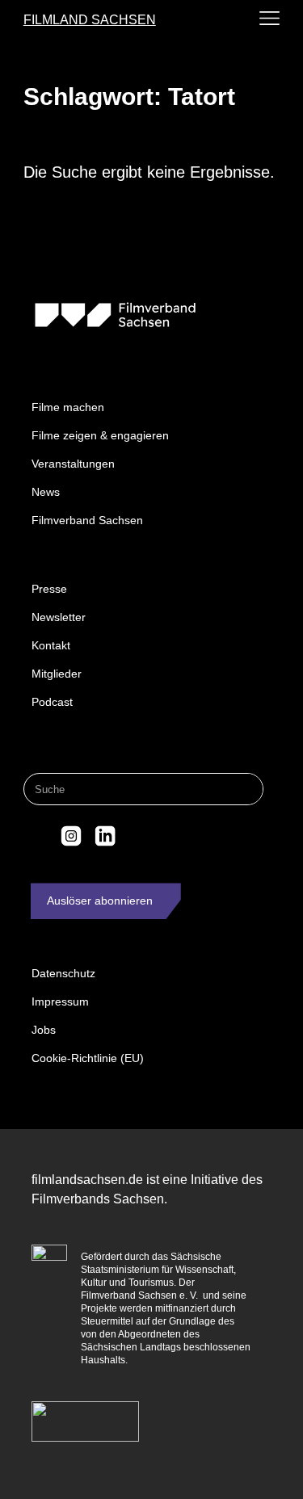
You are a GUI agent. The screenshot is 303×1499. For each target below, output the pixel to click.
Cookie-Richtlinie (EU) (88, 1058)
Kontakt (51, 645)
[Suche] (246, 789)
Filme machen (68, 407)
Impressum (60, 1001)
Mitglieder (57, 673)
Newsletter (59, 617)
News (46, 491)
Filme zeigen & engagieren (100, 435)
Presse (49, 588)
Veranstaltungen (73, 463)
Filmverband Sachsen (87, 520)
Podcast (52, 701)
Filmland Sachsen (89, 20)
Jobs (44, 1029)
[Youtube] (138, 835)
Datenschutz (63, 973)
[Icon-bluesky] (38, 835)
